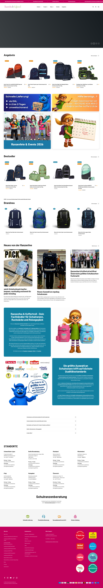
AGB (25, 545)
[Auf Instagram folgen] (7, 578)
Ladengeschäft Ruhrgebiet (9, 553)
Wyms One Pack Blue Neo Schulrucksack (14, 232)
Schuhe (57, 6)
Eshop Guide (15, 583)
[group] (51, 29)
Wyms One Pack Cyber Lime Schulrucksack (63, 232)
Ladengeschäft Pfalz (8, 550)
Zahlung (26, 538)
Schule (38, 6)
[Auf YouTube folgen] (11, 578)
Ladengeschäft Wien (8, 555)
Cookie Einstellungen (29, 550)
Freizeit (45, 6)
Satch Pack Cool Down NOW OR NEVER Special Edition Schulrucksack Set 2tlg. (86, 187)
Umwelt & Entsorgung (29, 547)
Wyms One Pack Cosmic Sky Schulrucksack (39, 232)
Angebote (64, 6)
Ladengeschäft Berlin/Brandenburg (8, 543)
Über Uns (6, 534)
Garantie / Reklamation (29, 534)
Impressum (6, 566)
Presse (5, 564)
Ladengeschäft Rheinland (9, 546)
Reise (51, 6)
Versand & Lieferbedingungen (31, 536)
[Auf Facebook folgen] (4, 578)
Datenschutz (27, 543)
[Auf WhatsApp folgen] (17, 578)
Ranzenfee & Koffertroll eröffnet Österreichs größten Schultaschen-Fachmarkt (85, 273)
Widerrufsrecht (28, 541)
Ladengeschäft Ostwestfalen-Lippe (10, 539)
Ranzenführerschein (8, 557)
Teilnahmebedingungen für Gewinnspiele (30, 553)
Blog (5, 562)
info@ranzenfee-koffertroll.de (52, 541)
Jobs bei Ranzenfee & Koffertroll (10, 536)
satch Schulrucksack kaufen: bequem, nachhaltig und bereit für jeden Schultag (17, 291)
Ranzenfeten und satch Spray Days (11, 559)
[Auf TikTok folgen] (14, 578)
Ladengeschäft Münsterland (10, 548)
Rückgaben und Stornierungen (31, 556)
